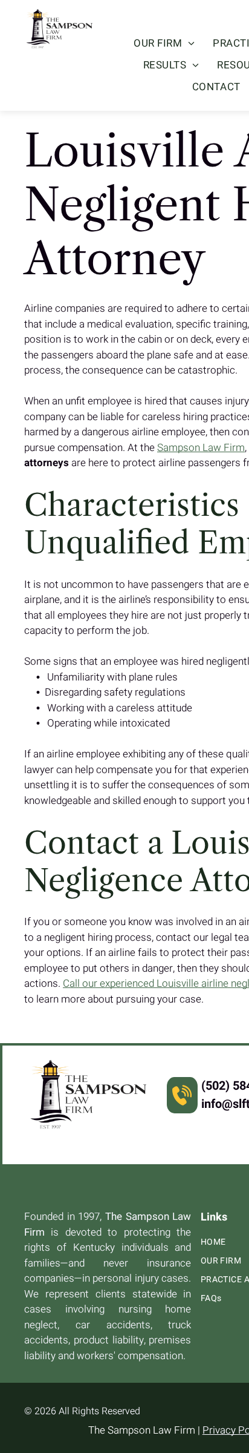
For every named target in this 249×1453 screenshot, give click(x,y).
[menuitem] (164, 43)
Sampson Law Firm (201, 447)
